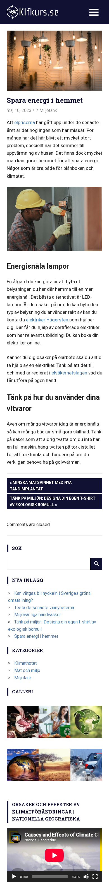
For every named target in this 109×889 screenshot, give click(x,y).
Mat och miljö (27, 670)
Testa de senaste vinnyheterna (44, 607)
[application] (54, 855)
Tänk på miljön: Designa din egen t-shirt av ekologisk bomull (53, 501)
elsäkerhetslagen (69, 373)
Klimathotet (25, 663)
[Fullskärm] (95, 876)
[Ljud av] (86, 876)
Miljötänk (48, 110)
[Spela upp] (14, 876)
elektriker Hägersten (47, 320)
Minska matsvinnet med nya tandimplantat (41, 485)
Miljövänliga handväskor (37, 614)
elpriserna (24, 122)
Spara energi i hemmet (36, 636)
